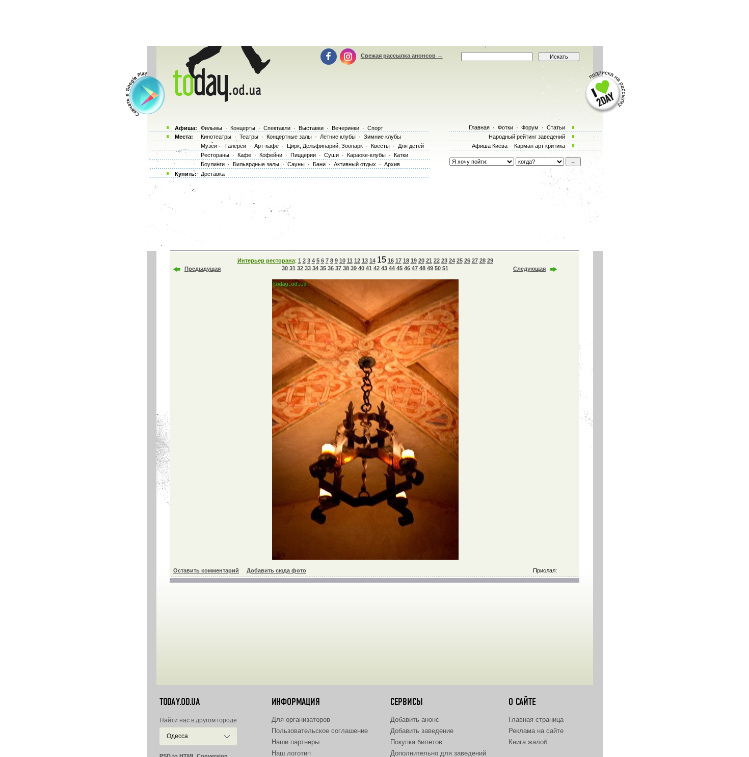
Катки (401, 155)
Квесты (380, 146)
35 (323, 268)
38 (346, 268)
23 (444, 260)
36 (331, 268)
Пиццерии (303, 155)
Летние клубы (338, 137)
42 (376, 268)
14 (372, 260)
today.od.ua (179, 702)
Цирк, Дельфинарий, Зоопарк (325, 146)
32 (300, 268)
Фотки (505, 127)
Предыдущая (202, 269)
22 (437, 260)
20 (421, 260)
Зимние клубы (382, 137)
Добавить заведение (421, 731)
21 (429, 260)
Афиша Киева (489, 146)
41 (369, 268)
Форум (530, 127)
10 (342, 260)
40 (361, 268)
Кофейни (270, 155)
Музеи (209, 146)
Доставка (213, 174)
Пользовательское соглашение (320, 731)
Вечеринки (345, 128)
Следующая (529, 269)
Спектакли (276, 128)
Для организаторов (301, 719)
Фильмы (211, 128)
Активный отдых (355, 164)
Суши (331, 155)
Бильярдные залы (256, 164)
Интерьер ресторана (266, 260)
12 (357, 260)
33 (308, 268)
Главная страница (536, 719)
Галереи (235, 146)
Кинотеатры (216, 137)
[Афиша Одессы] (220, 99)
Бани (319, 164)
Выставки (311, 128)
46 (407, 268)
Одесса (177, 736)
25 (460, 260)
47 (415, 268)
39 (354, 268)
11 (350, 260)
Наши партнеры (295, 742)
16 (391, 260)
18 (406, 260)
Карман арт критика (539, 146)
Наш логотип (291, 753)
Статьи (556, 127)
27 (475, 260)
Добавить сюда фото (276, 570)
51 (445, 268)
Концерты (242, 128)
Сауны (296, 164)
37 (338, 268)
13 (365, 260)
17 (398, 260)
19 (414, 260)
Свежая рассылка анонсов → (402, 56)
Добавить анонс (414, 719)
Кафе (244, 155)
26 (467, 260)
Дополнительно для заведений (438, 753)
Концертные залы (289, 137)
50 (438, 268)
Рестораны (215, 155)
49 (430, 268)
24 (452, 260)
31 (292, 268)
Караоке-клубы (366, 155)
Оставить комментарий (206, 570)
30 (285, 268)
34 (315, 268)
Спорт (375, 128)
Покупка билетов (416, 742)
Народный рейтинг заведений (527, 137)
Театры (248, 137)
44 (392, 268)
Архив (392, 164)
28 (482, 260)
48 (422, 268)
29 (490, 260)
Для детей (411, 146)
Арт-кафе (266, 146)
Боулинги (213, 164)
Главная (479, 127)
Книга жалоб (528, 742)
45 (399, 268)
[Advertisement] (374, 23)
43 (384, 268)
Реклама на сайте (536, 731)
